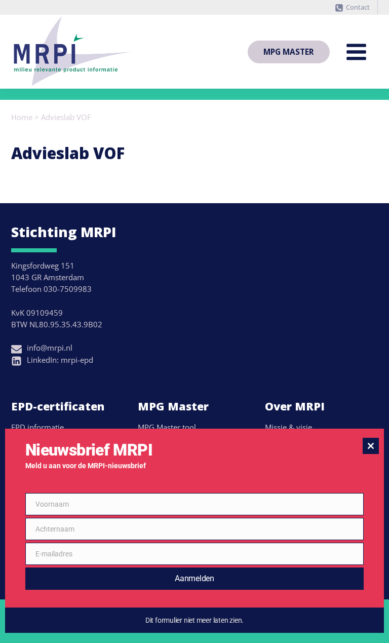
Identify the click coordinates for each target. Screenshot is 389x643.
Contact (358, 7)
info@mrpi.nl (49, 348)
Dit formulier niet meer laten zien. (194, 620)
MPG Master (288, 52)
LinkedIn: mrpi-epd (60, 360)
